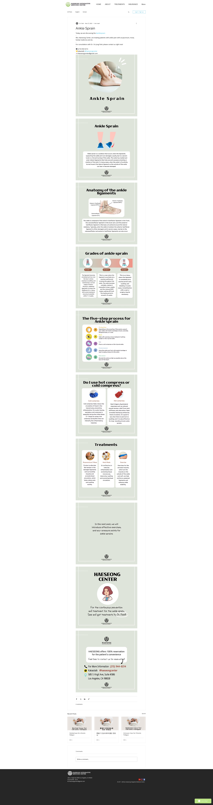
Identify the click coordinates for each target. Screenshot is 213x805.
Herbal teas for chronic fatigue (77, 734)
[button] (128, 12)
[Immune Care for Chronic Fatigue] (133, 723)
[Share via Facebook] (76, 699)
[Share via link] (89, 699)
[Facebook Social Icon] (144, 779)
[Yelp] (139, 779)
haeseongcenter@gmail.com (77, 781)
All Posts (69, 12)
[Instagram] (142, 779)
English (77, 12)
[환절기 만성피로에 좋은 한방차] (107, 723)
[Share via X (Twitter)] (80, 699)
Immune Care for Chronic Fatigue (132, 734)
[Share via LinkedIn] (84, 699)
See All (144, 713)
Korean (85, 12)
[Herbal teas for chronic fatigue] (79, 723)
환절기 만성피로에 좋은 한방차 (106, 734)
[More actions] (136, 23)
